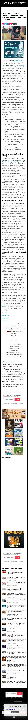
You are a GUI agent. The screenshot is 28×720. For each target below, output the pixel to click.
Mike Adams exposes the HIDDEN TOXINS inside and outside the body (16, 583)
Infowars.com (5, 315)
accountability (13, 364)
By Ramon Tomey (14, 673)
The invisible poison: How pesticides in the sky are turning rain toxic (16, 578)
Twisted (12, 381)
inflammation (16, 373)
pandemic (14, 376)
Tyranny (17, 381)
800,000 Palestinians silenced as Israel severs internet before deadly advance (15, 641)
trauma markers (6, 381)
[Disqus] (14, 477)
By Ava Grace (14, 580)
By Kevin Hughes (14, 585)
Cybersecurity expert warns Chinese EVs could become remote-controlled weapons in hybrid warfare (16, 652)
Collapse (9, 368)
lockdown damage (10, 374)
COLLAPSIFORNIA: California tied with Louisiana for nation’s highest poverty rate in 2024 (16, 594)
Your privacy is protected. (7, 403)
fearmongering (17, 369)
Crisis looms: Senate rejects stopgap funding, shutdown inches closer (15, 589)
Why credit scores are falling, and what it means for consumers (15, 676)
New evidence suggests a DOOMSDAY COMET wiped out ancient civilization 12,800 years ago (16, 606)
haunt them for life (6, 305)
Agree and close (15, 712)
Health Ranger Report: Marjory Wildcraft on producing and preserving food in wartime (16, 682)
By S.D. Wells (14, 668)
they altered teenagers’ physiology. (11, 162)
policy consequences (11, 378)
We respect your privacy (18, 701)
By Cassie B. (14, 643)
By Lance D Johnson (15, 602)
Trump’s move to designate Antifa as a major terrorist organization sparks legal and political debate (16, 572)
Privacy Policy (12, 709)
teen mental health (18, 379)
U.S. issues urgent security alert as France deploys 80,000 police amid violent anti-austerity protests (16, 635)
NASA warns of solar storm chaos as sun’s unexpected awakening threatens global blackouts (16, 659)
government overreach (17, 371)
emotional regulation (7, 369)
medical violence (20, 374)
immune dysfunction (7, 373)
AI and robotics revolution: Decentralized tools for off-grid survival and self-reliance (16, 624)
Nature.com (5, 321)
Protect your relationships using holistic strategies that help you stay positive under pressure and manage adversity (16, 665)
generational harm (6, 371)
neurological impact (7, 376)
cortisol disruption (16, 368)
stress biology (9, 379)
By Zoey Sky (14, 597)
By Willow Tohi (14, 590)
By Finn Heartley (14, 615)
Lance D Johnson (11, 21)
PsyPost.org (5, 318)
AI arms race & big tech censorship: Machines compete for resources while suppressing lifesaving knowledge (15, 613)
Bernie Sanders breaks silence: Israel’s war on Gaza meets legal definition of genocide (16, 646)
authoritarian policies (14, 366)
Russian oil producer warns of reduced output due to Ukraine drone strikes (15, 671)
